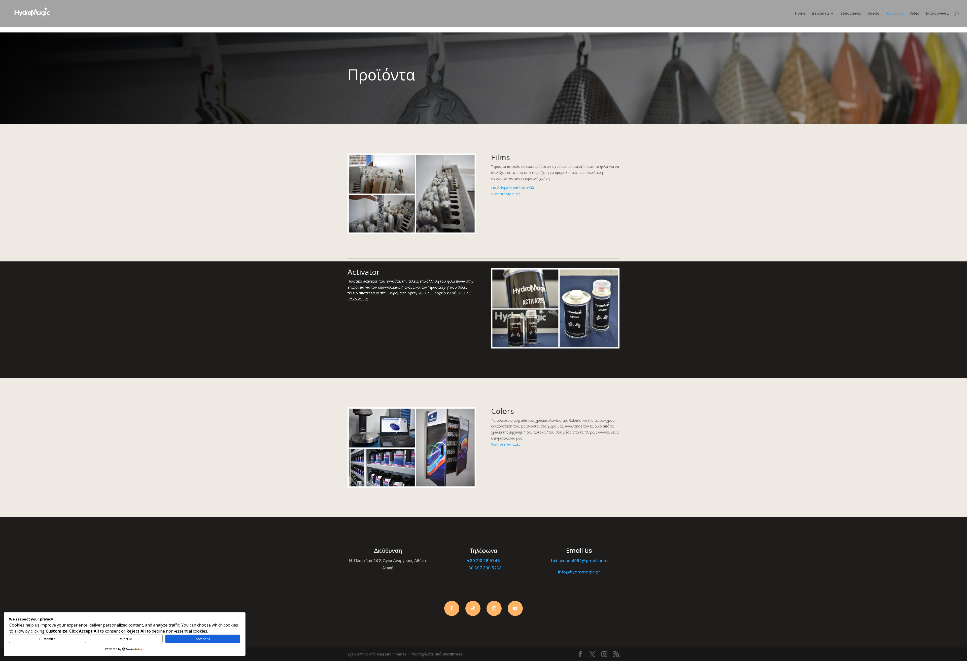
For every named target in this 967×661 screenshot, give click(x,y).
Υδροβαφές (851, 14)
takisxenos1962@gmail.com (579, 561)
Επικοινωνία (937, 14)
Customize (47, 639)
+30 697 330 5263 (483, 568)
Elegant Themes (392, 654)
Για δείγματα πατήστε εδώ (512, 187)
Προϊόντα (894, 14)
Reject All (125, 639)
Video (914, 14)
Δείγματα (820, 14)
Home (800, 14)
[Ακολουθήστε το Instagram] (494, 608)
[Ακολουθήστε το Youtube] (515, 608)
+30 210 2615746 (483, 561)
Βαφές (873, 14)
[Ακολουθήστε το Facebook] (451, 608)
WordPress (452, 654)
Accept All (203, 639)
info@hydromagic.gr (579, 572)
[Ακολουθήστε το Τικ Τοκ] (472, 608)
